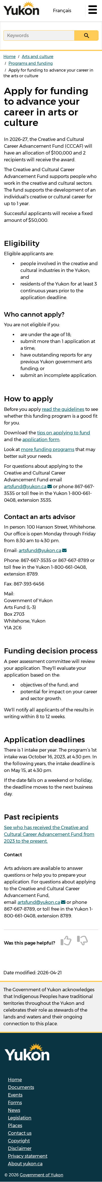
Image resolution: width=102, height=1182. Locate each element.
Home (9, 56)
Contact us (19, 1133)
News (14, 1110)
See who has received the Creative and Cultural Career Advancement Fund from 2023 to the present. (49, 834)
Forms (15, 1102)
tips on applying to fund (63, 433)
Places (15, 1125)
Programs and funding (30, 63)
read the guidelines (63, 409)
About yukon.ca (25, 1163)
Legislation (19, 1118)
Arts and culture (37, 56)
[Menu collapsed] (92, 10)
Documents (21, 1087)
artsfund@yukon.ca (25, 486)
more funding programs (47, 449)
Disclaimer (19, 1148)
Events (15, 1095)
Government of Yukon (41, 1174)
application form (41, 439)
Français (62, 10)
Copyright (19, 1141)
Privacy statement (27, 1156)
